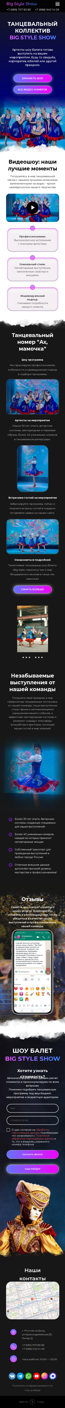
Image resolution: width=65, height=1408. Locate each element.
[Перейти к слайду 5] (35, 657)
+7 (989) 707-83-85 (33, 1345)
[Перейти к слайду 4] (32, 657)
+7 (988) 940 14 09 (47, 9)
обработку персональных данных (30, 1131)
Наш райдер (33, 1390)
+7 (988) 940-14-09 (33, 1348)
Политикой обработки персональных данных (33, 1137)
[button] (33, 78)
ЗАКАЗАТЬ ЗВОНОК (32, 1154)
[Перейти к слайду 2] (26, 657)
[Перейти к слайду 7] (42, 657)
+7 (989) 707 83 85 (19, 9)
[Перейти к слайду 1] (23, 657)
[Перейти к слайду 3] (29, 657)
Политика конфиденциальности (32, 1385)
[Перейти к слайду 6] (39, 657)
